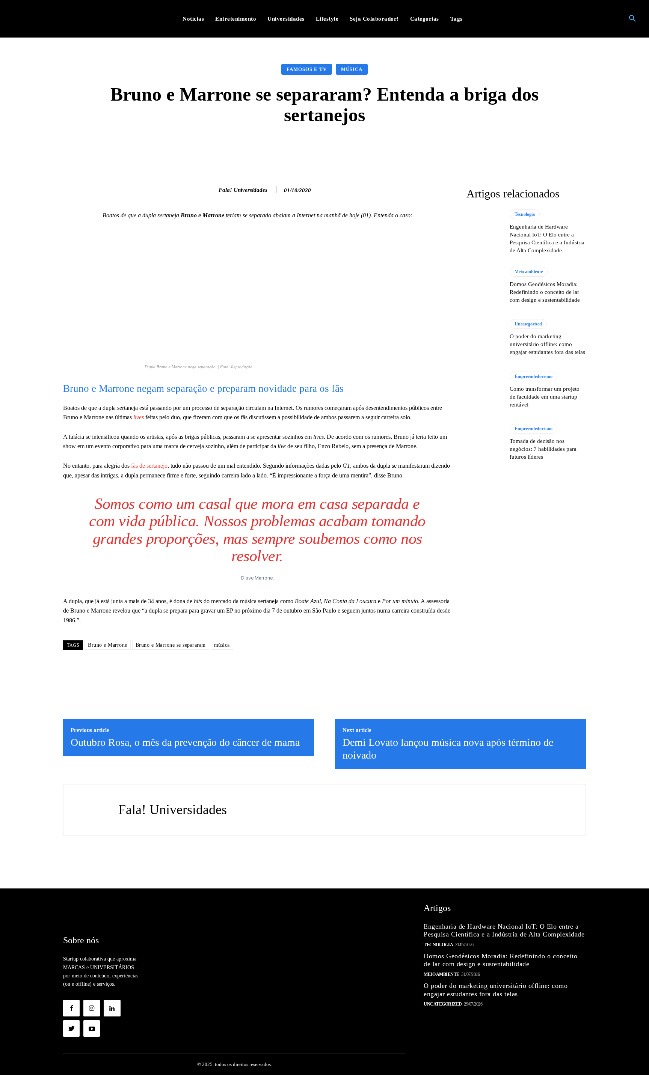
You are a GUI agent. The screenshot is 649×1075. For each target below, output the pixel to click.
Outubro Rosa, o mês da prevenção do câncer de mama (185, 742)
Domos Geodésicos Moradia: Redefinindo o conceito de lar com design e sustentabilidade (545, 292)
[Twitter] (71, 1028)
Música (351, 69)
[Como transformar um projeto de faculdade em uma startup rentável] (484, 390)
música (222, 645)
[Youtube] (91, 1028)
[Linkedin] (112, 1008)
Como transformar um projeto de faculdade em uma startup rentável (545, 397)
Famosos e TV (307, 69)
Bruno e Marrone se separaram (171, 645)
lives (138, 417)
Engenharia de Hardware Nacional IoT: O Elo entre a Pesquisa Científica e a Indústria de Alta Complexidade (504, 930)
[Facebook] (71, 1008)
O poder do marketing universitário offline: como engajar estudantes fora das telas (547, 344)
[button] (632, 19)
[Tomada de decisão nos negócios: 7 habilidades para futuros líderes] (484, 442)
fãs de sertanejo (149, 465)
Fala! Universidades (243, 190)
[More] (444, 147)
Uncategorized (528, 324)
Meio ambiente (529, 271)
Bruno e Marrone (107, 645)
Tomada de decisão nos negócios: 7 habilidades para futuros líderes (543, 449)
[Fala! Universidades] (210, 190)
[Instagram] (91, 1008)
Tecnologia (525, 214)
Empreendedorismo (533, 376)
